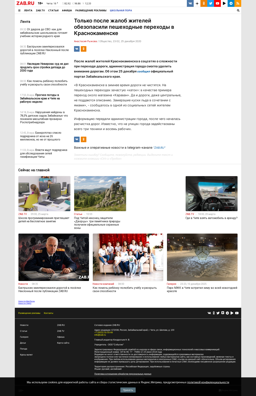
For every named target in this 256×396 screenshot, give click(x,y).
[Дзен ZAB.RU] (197, 3)
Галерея (24, 337)
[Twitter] (218, 313)
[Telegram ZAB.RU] (231, 3)
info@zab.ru (100, 335)
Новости (24, 325)
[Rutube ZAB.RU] (224, 3)
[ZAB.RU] (25, 4)
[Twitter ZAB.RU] (210, 3)
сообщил (143, 71)
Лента (28, 10)
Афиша (67, 10)
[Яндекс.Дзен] (222, 313)
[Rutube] (232, 313)
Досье (23, 343)
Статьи (53, 10)
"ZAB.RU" (159, 147)
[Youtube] (236, 313)
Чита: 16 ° (52, 3)
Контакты (48, 313)
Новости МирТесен (26, 301)
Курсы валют (26, 355)
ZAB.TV (40, 10)
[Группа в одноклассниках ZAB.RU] (203, 3)
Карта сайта (63, 343)
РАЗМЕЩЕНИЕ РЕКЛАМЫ (90, 10)
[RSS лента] (237, 3)
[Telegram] (227, 313)
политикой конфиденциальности (208, 382)
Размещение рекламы (29, 313)
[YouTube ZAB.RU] (217, 3)
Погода (23, 349)
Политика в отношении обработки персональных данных (122, 374)
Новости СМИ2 (24, 303)
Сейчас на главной (33, 170)
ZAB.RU (61, 325)
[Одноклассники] (214, 313)
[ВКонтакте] (209, 313)
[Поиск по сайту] (187, 10)
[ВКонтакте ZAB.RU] (190, 3)
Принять (128, 390)
